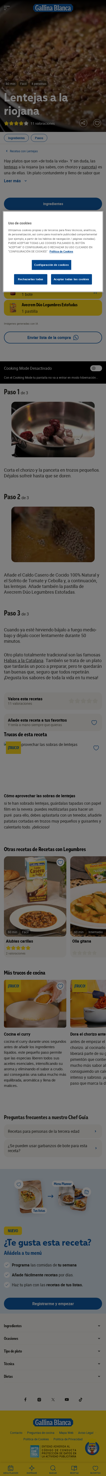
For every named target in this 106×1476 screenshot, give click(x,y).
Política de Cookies (61, 251)
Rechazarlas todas (30, 279)
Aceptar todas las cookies (71, 279)
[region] (53, 251)
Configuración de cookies (51, 265)
